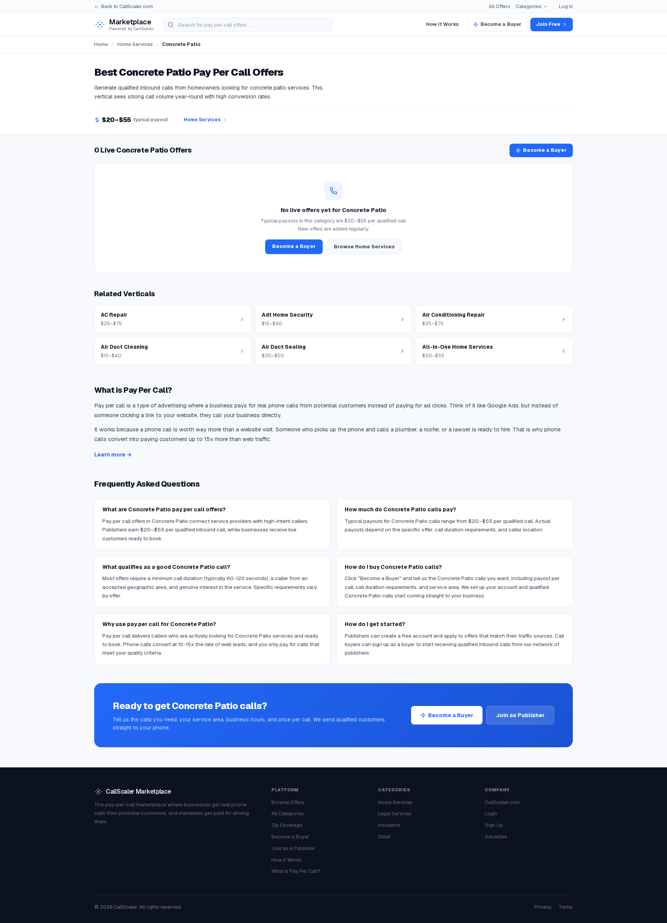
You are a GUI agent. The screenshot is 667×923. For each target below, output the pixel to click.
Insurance (389, 825)
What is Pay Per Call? (295, 871)
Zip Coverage (286, 825)
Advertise (496, 836)
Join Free (548, 24)
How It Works (442, 24)
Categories (529, 6)
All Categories (287, 813)
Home (101, 44)
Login (491, 813)
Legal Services (394, 813)
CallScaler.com (502, 802)
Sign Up (494, 825)
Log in (566, 6)
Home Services (135, 44)
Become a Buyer (501, 24)
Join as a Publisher (293, 848)
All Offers (499, 6)
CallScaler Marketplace (138, 791)
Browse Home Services (364, 246)
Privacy (543, 907)
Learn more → (113, 454)
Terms (566, 907)
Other (384, 836)
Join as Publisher (520, 715)
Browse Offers (287, 802)
